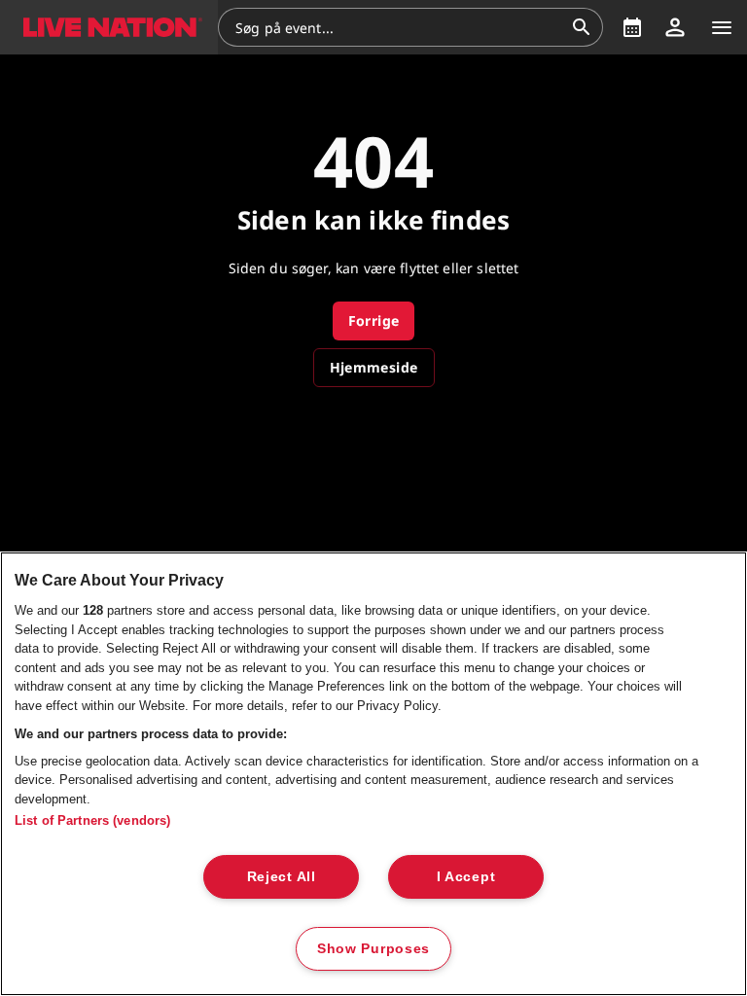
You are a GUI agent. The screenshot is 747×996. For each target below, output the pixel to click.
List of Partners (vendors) (92, 820)
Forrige (374, 320)
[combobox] (399, 27)
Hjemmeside (374, 367)
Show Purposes (373, 948)
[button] (109, 27)
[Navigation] (721, 27)
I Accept (466, 876)
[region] (373, 773)
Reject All (281, 876)
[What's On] (632, 27)
